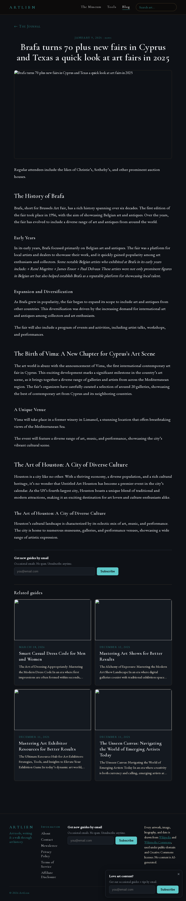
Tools (111, 7)
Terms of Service (47, 864)
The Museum (91, 7)
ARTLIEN (22, 7)
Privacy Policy (46, 854)
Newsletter (49, 846)
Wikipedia (165, 837)
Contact (47, 839)
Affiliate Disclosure (48, 875)
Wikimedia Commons (157, 842)
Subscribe (107, 571)
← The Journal (27, 26)
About (45, 833)
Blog (126, 7)
